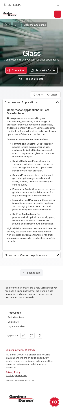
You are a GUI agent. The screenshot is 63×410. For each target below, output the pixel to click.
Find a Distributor (16, 317)
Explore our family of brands (20, 350)
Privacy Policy (13, 372)
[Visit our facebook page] (40, 335)
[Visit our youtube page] (32, 335)
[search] (58, 4)
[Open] (57, 14)
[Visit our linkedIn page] (23, 335)
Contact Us (13, 321)
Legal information (16, 326)
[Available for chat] (54, 402)
